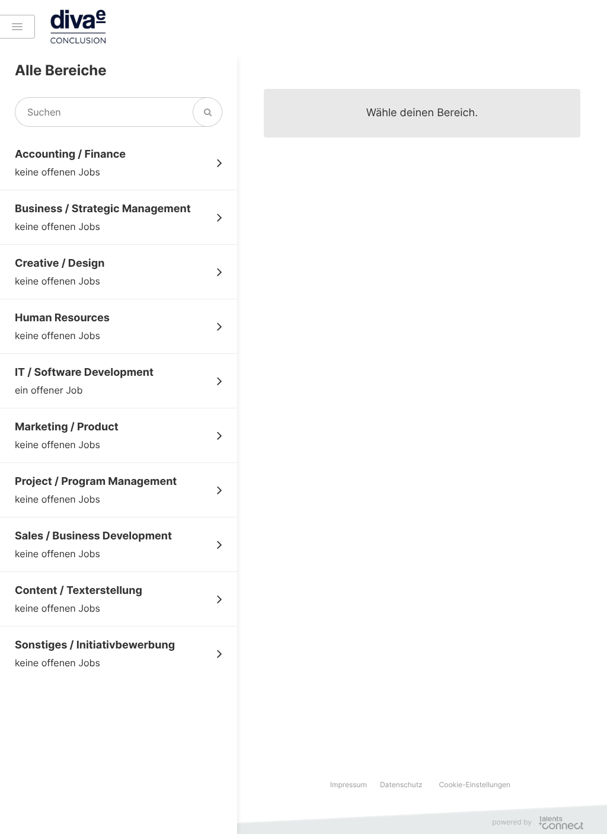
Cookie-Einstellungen (475, 784)
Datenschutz (401, 784)
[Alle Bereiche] (17, 27)
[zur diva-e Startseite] (127, 26)
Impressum (348, 784)
